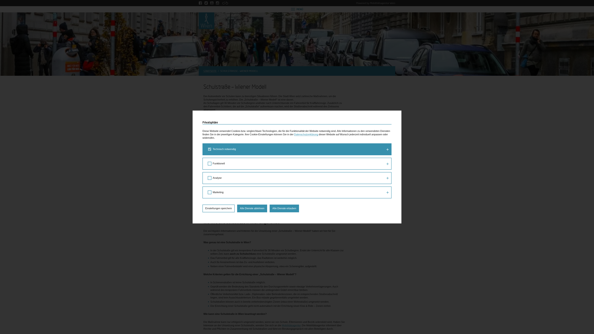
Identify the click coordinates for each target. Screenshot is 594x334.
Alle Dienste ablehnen (252, 208)
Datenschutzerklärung (306, 134)
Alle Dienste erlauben (284, 208)
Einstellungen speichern (218, 208)
